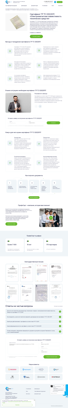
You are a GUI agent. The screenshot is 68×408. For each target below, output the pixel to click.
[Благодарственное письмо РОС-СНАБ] (12, 273)
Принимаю (17, 404)
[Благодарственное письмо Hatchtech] (41, 273)
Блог (53, 5)
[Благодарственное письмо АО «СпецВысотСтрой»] (41, 293)
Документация (34, 5)
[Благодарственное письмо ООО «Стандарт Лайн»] (12, 293)
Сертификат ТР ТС (33, 8)
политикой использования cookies (14, 401)
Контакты (60, 5)
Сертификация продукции (11, 5)
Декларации (24, 5)
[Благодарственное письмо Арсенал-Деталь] (56, 273)
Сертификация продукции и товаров (12, 8)
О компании (44, 5)
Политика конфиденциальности (57, 405)
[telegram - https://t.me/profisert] (55, 2)
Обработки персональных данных (38, 125)
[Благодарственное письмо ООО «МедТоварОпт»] (56, 293)
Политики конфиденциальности (29, 125)
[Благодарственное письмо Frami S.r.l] (26, 293)
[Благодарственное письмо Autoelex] (26, 273)
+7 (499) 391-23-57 (48, 1)
